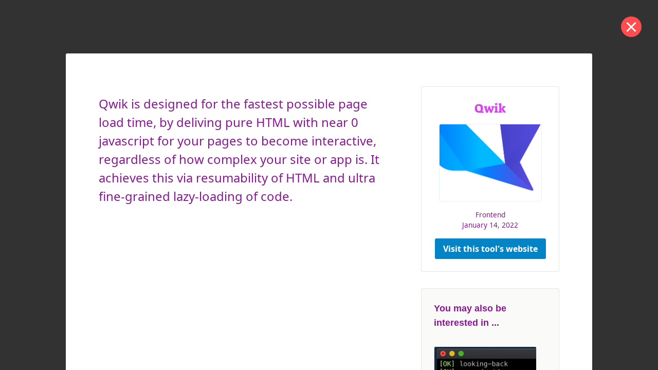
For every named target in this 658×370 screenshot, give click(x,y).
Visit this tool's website (490, 248)
